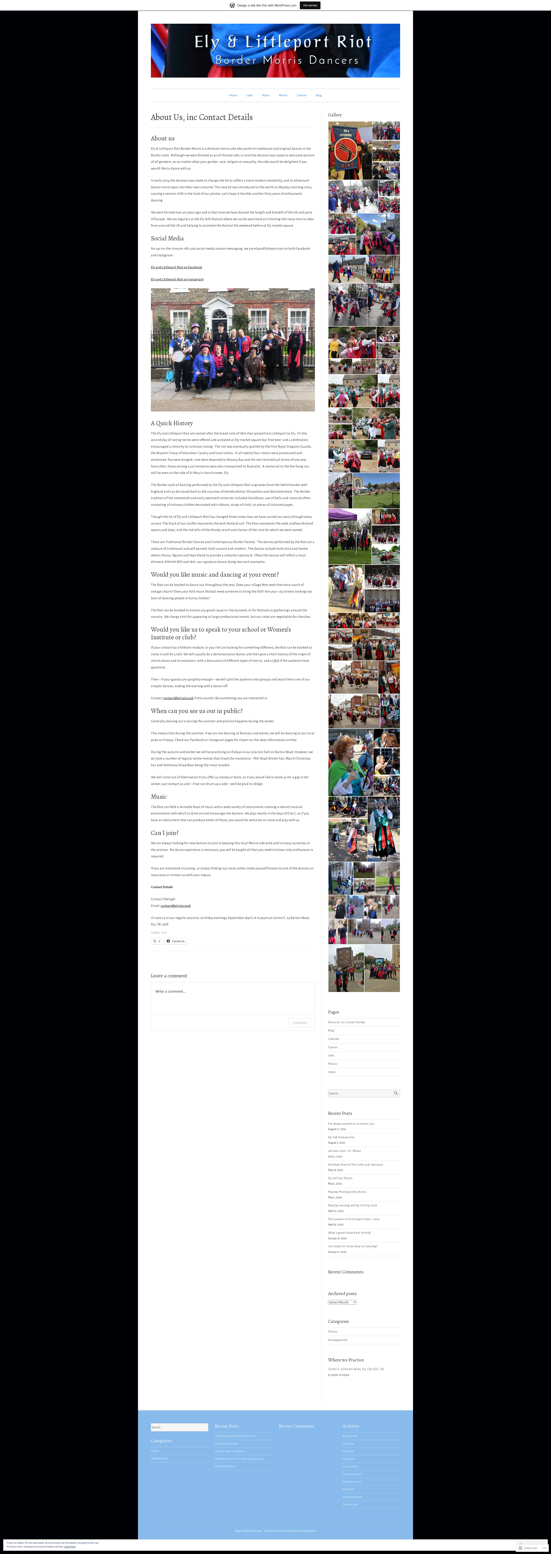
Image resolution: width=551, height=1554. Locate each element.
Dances (301, 95)
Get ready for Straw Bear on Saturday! (352, 1246)
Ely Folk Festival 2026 (341, 1137)
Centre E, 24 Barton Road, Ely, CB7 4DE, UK (356, 1369)
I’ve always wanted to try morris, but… (352, 1123)
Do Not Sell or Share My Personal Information (290, 1530)
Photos (283, 95)
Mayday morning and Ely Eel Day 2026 (352, 1205)
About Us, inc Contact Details (346, 1022)
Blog (319, 95)
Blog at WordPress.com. (248, 1530)
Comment (300, 1023)
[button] (350, 150)
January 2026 (350, 1466)
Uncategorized (337, 1340)
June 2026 (348, 1443)
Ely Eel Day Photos (340, 1178)
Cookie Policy (70, 1546)
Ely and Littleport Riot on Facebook (176, 267)
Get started (310, 5)
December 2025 (352, 1474)
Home (233, 95)
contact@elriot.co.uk (178, 698)
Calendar (333, 1038)
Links (249, 95)
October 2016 (350, 1504)
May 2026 (348, 1451)
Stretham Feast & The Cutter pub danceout (355, 1164)
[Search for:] (364, 1093)
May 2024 (348, 1489)
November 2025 (352, 1481)
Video (265, 95)
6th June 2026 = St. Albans (344, 1150)
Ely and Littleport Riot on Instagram (177, 279)
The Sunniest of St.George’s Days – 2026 (354, 1219)
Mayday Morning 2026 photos (347, 1191)
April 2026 (348, 1458)
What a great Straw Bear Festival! (349, 1232)
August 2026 (350, 1435)
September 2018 (352, 1496)
